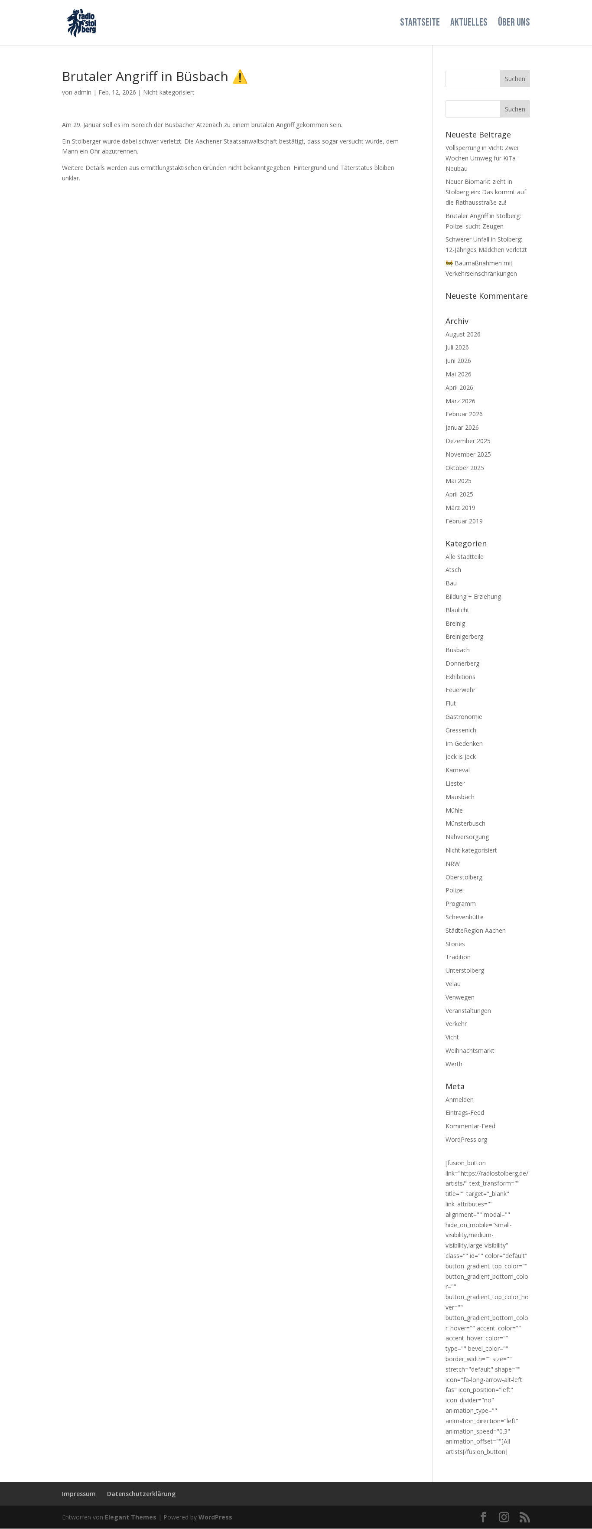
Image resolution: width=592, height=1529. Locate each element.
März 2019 (460, 507)
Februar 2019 (464, 521)
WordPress (215, 1517)
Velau (453, 984)
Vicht (452, 1037)
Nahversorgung (467, 837)
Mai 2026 (459, 374)
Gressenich (461, 730)
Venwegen (460, 997)
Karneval (458, 770)
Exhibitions (460, 677)
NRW (453, 863)
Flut (451, 703)
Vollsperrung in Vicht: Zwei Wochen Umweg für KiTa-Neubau (482, 158)
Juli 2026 (457, 347)
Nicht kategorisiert (169, 92)
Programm (461, 903)
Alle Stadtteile (465, 556)
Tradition (458, 957)
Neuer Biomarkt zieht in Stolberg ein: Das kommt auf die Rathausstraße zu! (486, 191)
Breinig (455, 623)
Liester (455, 783)
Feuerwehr (460, 690)
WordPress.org (466, 1139)
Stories (455, 944)
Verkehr (456, 1023)
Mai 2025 (459, 481)
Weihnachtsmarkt (470, 1050)
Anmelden (460, 1099)
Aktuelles (469, 24)
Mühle (454, 810)
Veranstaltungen (468, 1010)
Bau (451, 583)
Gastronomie (464, 716)
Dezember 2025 (468, 441)
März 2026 (460, 401)
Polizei (455, 890)
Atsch (453, 569)
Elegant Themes (130, 1517)
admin (82, 92)
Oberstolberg (464, 877)
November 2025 (468, 454)
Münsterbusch (465, 823)
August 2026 (463, 334)
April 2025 (459, 494)
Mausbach (460, 797)
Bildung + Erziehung (473, 596)
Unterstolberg (465, 970)
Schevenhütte (465, 917)
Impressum (79, 1494)
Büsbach (458, 650)
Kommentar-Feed (470, 1126)
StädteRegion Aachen (476, 930)
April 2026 (459, 387)
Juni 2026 (458, 360)
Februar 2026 (464, 414)
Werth (454, 1064)
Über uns (514, 24)
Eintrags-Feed (465, 1112)
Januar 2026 (462, 427)
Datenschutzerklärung (141, 1494)
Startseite (420, 24)
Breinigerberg (464, 636)
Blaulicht (457, 610)
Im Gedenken (464, 743)
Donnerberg (462, 663)
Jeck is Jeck (461, 756)
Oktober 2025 (465, 468)
